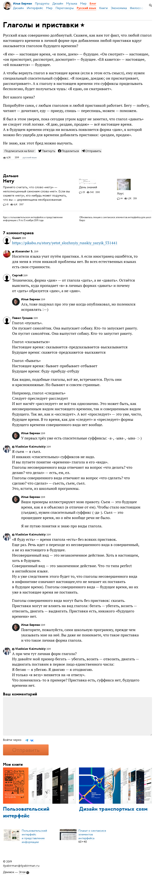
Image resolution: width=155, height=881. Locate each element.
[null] (47, 151)
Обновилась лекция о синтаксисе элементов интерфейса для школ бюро (115, 219)
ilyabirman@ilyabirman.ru (21, 866)
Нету (8, 181)
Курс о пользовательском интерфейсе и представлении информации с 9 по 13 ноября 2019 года (33, 219)
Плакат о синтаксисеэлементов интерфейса (92, 834)
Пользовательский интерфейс (26, 813)
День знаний (88, 187)
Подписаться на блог (19, 151)
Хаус (120, 194)
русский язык (30, 157)
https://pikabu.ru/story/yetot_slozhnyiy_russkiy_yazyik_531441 (65, 242)
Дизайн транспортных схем (113, 809)
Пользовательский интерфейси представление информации (34, 836)
